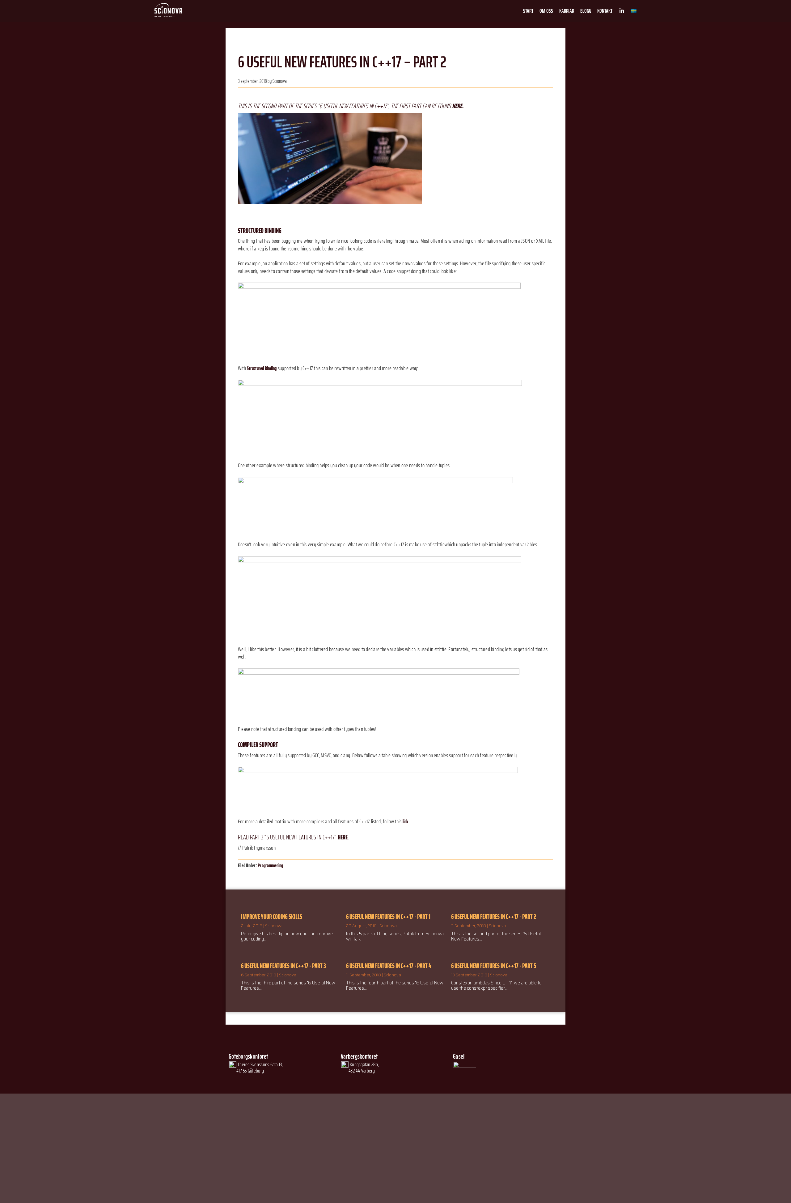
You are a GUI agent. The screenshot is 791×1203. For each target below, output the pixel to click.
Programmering (270, 865)
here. (457, 105)
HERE (343, 837)
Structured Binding (262, 368)
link (405, 821)
